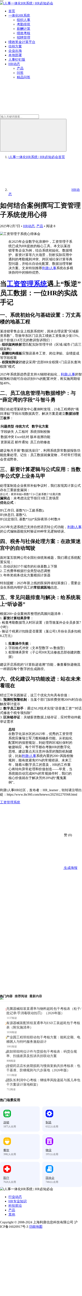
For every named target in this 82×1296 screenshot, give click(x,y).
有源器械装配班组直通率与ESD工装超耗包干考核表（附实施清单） (43, 1025)
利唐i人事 (49, 268)
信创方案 (15, 46)
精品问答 (23, 77)
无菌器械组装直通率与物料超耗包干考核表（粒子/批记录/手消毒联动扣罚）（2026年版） (43, 1011)
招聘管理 (23, 37)
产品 (20, 68)
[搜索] (33, 135)
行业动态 (15, 1197)
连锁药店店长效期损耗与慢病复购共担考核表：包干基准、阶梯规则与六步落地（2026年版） (43, 1068)
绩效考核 (23, 33)
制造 (49, 1122)
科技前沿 (15, 1205)
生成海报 (70, 868)
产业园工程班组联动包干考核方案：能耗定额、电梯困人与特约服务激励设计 (43, 1039)
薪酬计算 (23, 28)
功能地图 (35, 1226)
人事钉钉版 (16, 59)
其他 (11, 1214)
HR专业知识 (17, 1201)
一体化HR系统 (19, 15)
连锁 (6, 1122)
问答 (20, 73)
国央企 (50, 1177)
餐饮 (6, 1150)
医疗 (6, 1177)
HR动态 (14, 64)
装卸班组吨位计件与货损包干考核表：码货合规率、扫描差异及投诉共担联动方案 (41, 1054)
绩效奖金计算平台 (21, 42)
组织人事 (23, 20)
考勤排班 (23, 24)
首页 (11, 11)
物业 (49, 1150)
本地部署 (15, 55)
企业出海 (15, 50)
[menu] (1, 0)
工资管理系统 (27, 283)
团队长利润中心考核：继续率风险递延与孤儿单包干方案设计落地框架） (43, 1082)
